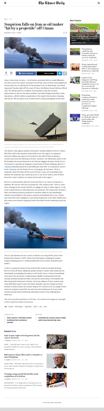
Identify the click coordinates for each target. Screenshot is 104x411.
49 (27, 340)
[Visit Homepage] (52, 3)
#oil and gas (19, 306)
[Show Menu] (5, 3)
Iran (41, 306)
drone (35, 306)
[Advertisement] (52, 12)
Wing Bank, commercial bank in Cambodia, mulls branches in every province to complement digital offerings (89, 101)
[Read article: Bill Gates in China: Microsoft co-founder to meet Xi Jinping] (57, 361)
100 (96, 60)
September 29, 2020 (88, 126)
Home (5, 19)
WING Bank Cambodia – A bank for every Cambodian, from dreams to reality (84, 38)
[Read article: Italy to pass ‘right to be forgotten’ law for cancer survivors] (57, 341)
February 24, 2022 (88, 110)
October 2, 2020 (87, 91)
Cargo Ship (28, 306)
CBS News (33, 299)
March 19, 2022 (77, 43)
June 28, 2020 (86, 73)
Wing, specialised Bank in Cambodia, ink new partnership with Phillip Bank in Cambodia (90, 119)
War (45, 306)
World (10, 19)
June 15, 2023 (16, 340)
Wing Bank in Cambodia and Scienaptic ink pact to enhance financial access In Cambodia (90, 53)
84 (95, 91)
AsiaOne (8, 340)
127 (97, 110)
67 (27, 360)
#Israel (11, 306)
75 (93, 73)
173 (85, 43)
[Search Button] (99, 3)
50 (27, 379)
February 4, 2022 (88, 60)
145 (98, 126)
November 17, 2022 (9, 33)
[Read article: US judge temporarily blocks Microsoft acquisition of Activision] (57, 380)
